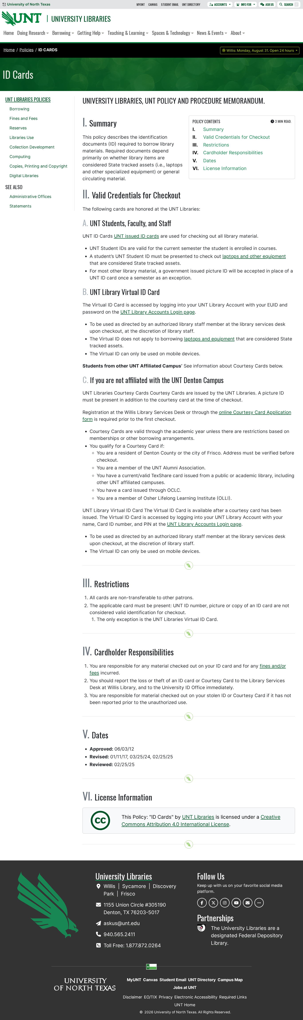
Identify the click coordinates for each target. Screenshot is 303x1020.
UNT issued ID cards (136, 236)
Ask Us (270, 4)
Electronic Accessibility (195, 997)
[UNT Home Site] (47, 904)
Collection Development (32, 147)
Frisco (128, 894)
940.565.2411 (119, 934)
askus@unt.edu (122, 923)
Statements (20, 206)
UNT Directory (191, 4)
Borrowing (19, 109)
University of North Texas (28, 4)
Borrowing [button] (62, 32)
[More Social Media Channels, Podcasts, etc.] (259, 902)
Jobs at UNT (185, 987)
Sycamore (134, 886)
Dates (209, 160)
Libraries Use (22, 137)
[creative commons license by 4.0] (100, 826)
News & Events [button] (211, 32)
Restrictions (216, 145)
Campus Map (230, 979)
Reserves (18, 128)
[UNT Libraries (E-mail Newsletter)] (247, 902)
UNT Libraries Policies (28, 99)
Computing (20, 156)
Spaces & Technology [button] (171, 32)
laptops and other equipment (254, 256)
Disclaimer (132, 997)
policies (26, 49)
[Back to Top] (189, 565)
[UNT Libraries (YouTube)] (236, 902)
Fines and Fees (23, 118)
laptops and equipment (209, 339)
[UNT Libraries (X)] (213, 902)
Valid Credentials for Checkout (236, 137)
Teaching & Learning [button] (127, 32)
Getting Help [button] (89, 32)
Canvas (152, 4)
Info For (246, 4)
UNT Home (184, 1004)
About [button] (236, 32)
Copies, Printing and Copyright (38, 166)
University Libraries (81, 18)
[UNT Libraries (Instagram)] (225, 902)
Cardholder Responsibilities (233, 152)
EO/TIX (150, 997)
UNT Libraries (198, 817)
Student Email (170, 4)
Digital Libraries (24, 175)
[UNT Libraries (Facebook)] (202, 902)
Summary (213, 129)
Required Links (233, 997)
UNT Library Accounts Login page (157, 312)
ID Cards (47, 49)
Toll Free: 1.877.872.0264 (132, 945)
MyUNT (141, 4)
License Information (224, 168)
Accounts (220, 4)
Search (290, 4)
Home (9, 32)
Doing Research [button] (31, 32)
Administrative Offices (30, 196)
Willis (110, 886)
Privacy (166, 997)
